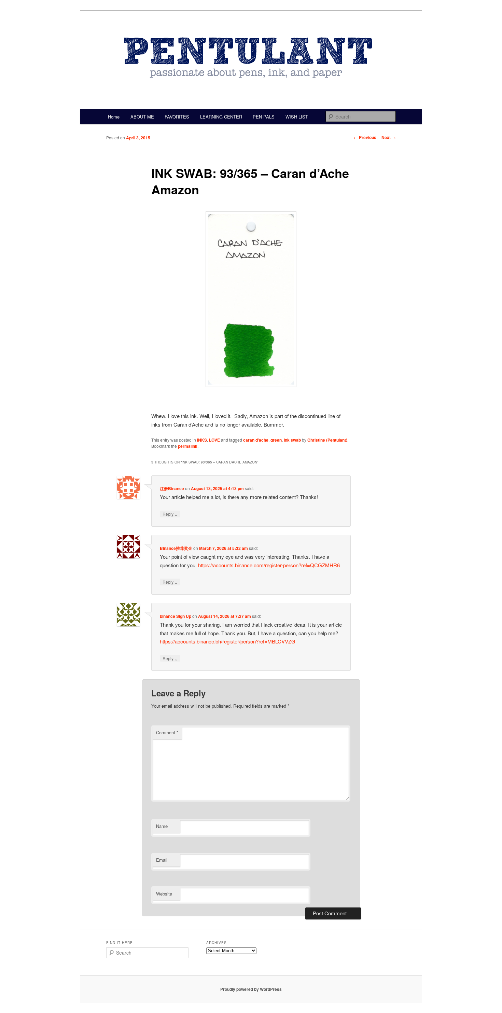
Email (161, 860)
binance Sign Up (175, 616)
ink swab (292, 440)
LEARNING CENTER (221, 116)
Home (114, 116)
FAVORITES (177, 116)
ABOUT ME (142, 116)
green (276, 440)
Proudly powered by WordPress (251, 989)
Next (388, 137)
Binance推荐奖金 (176, 548)
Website (164, 893)
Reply (170, 514)
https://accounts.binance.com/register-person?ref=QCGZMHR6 (269, 565)
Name (162, 826)
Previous (365, 137)
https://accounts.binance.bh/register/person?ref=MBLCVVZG (227, 641)
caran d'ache (255, 440)
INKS (202, 440)
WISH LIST (296, 116)
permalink (187, 446)
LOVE (214, 440)
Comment (167, 732)
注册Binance (172, 488)
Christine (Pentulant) (327, 440)
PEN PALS (264, 116)
